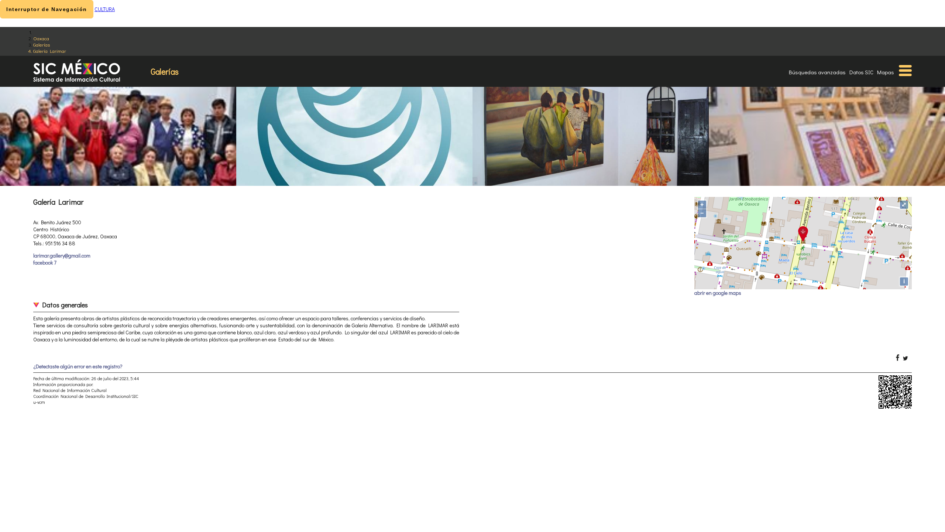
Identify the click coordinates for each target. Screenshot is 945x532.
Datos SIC (861, 72)
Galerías (41, 44)
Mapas (885, 72)
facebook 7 (44, 262)
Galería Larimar (49, 51)
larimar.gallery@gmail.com (61, 255)
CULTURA (104, 9)
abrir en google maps (717, 292)
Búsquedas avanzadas (817, 72)
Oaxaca (41, 38)
